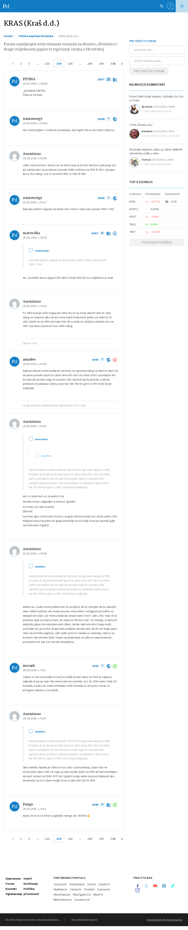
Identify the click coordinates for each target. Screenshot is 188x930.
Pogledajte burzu (157, 242)
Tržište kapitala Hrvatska (35, 36)
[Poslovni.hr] (6, 6)
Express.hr (103, 889)
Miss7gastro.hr (82, 894)
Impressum (13, 878)
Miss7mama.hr (62, 894)
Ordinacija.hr (77, 884)
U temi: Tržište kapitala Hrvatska (160, 136)
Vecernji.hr (60, 884)
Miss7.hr (98, 894)
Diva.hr (91, 884)
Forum (8, 36)
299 (101, 63)
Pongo (28, 804)
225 (70, 63)
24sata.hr (76, 889)
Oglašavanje (14, 894)
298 (89, 63)
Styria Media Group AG (84, 919)
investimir (41, 439)
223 (47, 63)
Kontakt (11, 889)
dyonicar (146, 106)
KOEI (132, 201)
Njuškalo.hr (60, 889)
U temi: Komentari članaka (156, 111)
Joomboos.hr (82, 899)
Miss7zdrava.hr (63, 899)
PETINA (29, 79)
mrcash (29, 666)
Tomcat (146, 159)
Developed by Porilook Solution (164, 919)
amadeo (29, 359)
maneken (146, 131)
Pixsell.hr (89, 889)
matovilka (31, 233)
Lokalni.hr (104, 884)
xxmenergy (32, 119)
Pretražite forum (149, 71)
